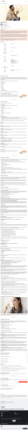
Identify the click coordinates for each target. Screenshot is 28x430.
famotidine (6, 263)
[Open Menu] (1, 1)
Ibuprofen (2, 252)
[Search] (25, 1)
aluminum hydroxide (8, 261)
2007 (16, 55)
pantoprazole (12, 262)
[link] (3, 1)
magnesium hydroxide (13, 261)
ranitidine (9, 263)
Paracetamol (2, 251)
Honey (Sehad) (3, 337)
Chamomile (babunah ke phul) (5, 347)
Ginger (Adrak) (3, 334)
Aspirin (2, 253)
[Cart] (26, 1)
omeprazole (9, 262)
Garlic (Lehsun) (3, 341)
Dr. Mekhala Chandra (5, 25)
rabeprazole (16, 262)
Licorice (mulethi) (3, 349)
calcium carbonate (19, 261)
